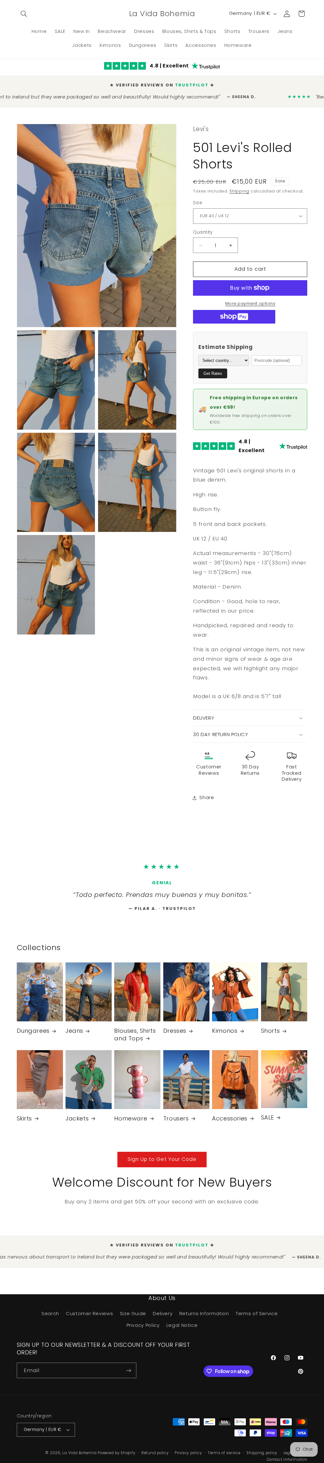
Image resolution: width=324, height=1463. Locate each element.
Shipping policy (261, 1457)
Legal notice (296, 1457)
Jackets (77, 1122)
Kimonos (224, 1034)
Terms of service (224, 1457)
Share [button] (206, 794)
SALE (267, 1121)
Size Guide (133, 1318)
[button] (24, 13)
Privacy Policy (143, 1329)
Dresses (174, 1034)
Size (197, 199)
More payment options (250, 299)
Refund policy (155, 1457)
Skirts (24, 1122)
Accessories (229, 1122)
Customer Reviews (89, 1318)
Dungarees (33, 1034)
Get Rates (212, 369)
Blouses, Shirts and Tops (135, 1038)
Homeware (130, 1122)
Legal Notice (182, 1329)
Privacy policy (188, 1457)
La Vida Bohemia (80, 1457)
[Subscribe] (128, 1374)
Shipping (239, 187)
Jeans (74, 1034)
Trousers (176, 1122)
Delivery (162, 1318)
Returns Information (204, 1318)
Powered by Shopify (116, 1457)
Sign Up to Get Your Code (162, 1163)
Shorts (270, 1034)
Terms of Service (256, 1318)
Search (50, 1318)
